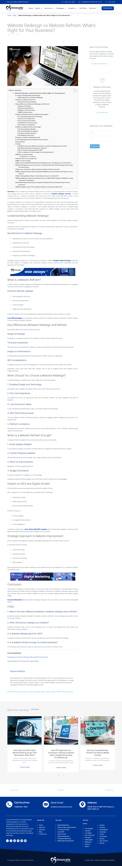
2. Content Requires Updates (28, 131)
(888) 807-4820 (70, 2)
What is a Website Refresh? (26, 100)
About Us (42, 827)
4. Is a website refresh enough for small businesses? (36, 152)
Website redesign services (64, 692)
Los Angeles (89, 828)
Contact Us (43, 834)
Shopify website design (62, 260)
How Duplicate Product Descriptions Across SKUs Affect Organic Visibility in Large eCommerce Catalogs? (45, 179)
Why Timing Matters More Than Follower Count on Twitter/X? (38, 176)
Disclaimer (111, 860)
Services (48, 8)
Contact (92, 8)
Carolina (87, 831)
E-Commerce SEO (63, 829)
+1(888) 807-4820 (20, 807)
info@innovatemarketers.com (91, 2)
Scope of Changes (25, 106)
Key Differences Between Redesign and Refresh (33, 104)
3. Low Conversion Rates (27, 121)
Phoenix (102, 827)
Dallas (87, 846)
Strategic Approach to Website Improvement (32, 139)
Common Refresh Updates (28, 102)
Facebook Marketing (64, 838)
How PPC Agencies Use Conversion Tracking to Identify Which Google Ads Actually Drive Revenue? (45, 166)
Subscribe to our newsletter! (27, 158)
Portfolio (83, 8)
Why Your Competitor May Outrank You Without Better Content (38, 169)
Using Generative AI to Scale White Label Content (23, 661)
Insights (71, 8)
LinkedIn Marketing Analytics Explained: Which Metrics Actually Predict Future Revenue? (43, 183)
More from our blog (23, 161)
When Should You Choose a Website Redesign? (32, 114)
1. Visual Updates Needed (27, 129)
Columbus (103, 832)
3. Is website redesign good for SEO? (31, 150)
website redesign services (61, 194)
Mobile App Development (65, 841)
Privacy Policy (89, 860)
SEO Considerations (26, 112)
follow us (111, 2)
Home (30, 8)
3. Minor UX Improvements (27, 133)
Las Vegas (88, 833)
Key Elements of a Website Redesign (31, 97)
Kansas (102, 838)
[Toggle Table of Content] (74, 90)
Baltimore (88, 842)
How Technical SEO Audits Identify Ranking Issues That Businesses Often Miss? (44, 163)
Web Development (63, 836)
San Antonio (104, 841)
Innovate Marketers (14, 600)
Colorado (88, 837)
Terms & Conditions (101, 860)
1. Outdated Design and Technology (30, 116)
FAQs (19, 144)
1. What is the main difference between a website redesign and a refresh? (43, 146)
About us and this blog (25, 154)
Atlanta (87, 844)
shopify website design (48, 692)
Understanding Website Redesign (28, 95)
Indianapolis (89, 840)
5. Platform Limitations (27, 125)
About (37, 8)
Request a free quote (29, 156)
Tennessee (103, 836)
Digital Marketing (63, 825)
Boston (102, 843)
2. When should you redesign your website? (33, 148)
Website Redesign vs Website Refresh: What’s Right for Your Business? (40, 93)
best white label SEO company (36, 529)
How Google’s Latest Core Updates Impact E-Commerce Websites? (39, 187)
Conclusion (21, 142)
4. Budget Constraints (27, 135)
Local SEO (60, 832)
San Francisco (89, 835)
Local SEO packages (14, 318)
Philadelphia (104, 830)
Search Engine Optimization (66, 827)
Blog (14, 15)
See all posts (35, 709)
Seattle (102, 825)
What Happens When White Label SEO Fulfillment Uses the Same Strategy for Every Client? (45, 173)
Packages (60, 8)
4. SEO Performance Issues (28, 123)
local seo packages (34, 692)
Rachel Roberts (17, 671)
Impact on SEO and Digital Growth (28, 137)
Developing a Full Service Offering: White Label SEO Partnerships (27, 657)
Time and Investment (26, 108)
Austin (102, 834)
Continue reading (24, 767)
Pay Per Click (61, 834)
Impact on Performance (27, 110)
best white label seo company (17, 692)
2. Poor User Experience (27, 118)
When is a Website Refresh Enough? (29, 127)
